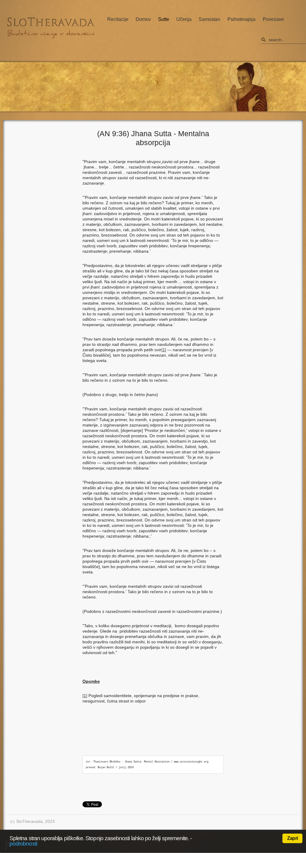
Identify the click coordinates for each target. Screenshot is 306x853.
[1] (163, 349)
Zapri (292, 838)
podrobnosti (23, 843)
